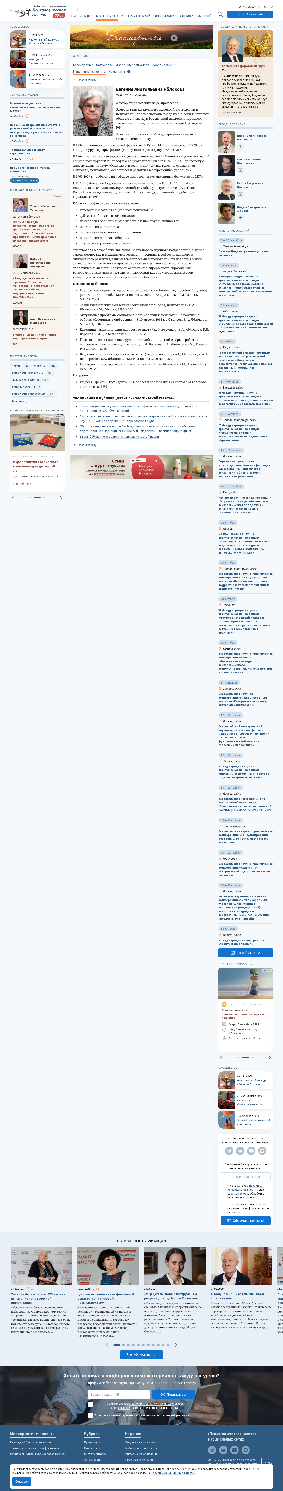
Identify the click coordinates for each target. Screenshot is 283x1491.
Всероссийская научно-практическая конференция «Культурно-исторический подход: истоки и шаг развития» (245, 869)
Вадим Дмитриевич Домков (251, 209)
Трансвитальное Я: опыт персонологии (27, 151)
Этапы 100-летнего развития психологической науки (119, 436)
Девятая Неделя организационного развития (244, 253)
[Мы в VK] (240, 1151)
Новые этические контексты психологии (30, 169)
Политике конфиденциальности (172, 1473)
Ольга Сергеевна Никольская (249, 161)
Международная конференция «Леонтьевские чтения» (241, 942)
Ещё (207, 16)
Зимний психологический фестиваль (34, 1448)
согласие (240, 1193)
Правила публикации (139, 1459)
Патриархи (104, 65)
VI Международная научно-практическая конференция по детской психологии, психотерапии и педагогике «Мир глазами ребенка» (245, 398)
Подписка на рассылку (140, 1442)
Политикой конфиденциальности (245, 1187)
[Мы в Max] (262, 1151)
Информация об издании (141, 1454)
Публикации (82, 16)
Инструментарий (135, 16)
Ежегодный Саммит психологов (30, 1442)
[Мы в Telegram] (229, 1151)
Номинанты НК (120, 71)
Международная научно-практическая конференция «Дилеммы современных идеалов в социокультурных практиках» (243, 772)
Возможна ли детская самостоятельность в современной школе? (35, 107)
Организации (165, 16)
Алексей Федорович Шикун (243, 66)
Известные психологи (89, 71)
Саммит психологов (25, 180)
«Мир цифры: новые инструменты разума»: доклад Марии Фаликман (171, 1296)
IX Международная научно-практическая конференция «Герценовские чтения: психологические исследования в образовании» (242, 432)
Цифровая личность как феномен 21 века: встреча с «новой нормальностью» (105, 1298)
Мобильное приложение (141, 1448)
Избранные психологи (132, 65)
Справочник (190, 16)
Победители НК (163, 65)
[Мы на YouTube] (251, 1151)
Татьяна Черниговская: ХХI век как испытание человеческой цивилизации (38, 1298)
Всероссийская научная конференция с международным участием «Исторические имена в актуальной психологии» (242, 699)
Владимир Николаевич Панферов (253, 137)
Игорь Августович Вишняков (250, 185)
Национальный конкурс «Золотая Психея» (38, 1454)
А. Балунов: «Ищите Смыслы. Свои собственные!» (237, 1296)
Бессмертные (83, 65)
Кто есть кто (107, 16)
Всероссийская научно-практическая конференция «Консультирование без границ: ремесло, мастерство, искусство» (245, 837)
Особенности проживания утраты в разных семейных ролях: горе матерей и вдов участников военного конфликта (37, 130)
